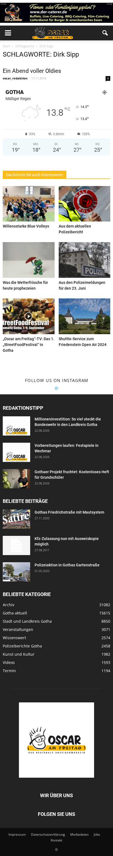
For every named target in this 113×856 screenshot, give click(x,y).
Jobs (97, 834)
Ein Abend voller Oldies (32, 71)
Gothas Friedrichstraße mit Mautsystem (69, 512)
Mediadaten (79, 834)
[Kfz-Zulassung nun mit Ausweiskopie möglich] (16, 545)
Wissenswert (14, 637)
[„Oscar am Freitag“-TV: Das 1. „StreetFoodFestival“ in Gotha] (29, 316)
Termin (9, 670)
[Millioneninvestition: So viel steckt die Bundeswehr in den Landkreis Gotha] (16, 426)
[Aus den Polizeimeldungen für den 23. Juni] (85, 260)
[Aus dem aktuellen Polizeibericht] (85, 204)
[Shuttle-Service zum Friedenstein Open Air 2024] (85, 316)
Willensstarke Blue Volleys (26, 226)
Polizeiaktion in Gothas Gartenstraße (67, 565)
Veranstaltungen (18, 629)
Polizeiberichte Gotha (22, 646)
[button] (105, 33)
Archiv (8, 604)
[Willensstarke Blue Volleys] (29, 204)
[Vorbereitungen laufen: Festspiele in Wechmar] (16, 452)
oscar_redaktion (15, 78)
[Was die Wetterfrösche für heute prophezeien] (29, 260)
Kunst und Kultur (19, 654)
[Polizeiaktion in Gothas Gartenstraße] (16, 571)
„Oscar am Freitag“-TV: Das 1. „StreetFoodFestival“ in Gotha (28, 345)
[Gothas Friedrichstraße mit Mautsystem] (16, 519)
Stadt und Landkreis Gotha (27, 621)
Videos (9, 662)
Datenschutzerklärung (48, 834)
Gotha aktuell (15, 613)
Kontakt (56, 840)
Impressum (17, 834)
